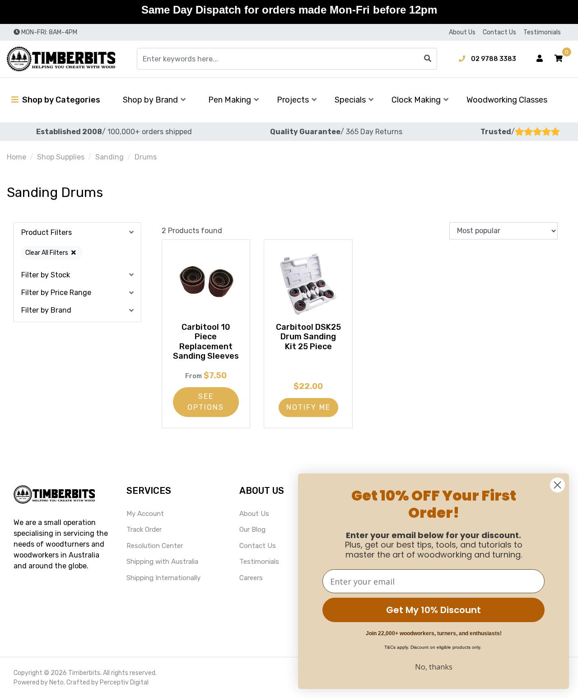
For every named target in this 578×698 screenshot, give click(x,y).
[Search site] (427, 59)
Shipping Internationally (163, 578)
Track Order (144, 529)
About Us (462, 32)
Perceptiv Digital (124, 682)
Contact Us (499, 32)
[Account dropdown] (540, 58)
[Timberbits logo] (61, 59)
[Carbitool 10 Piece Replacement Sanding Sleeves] (206, 284)
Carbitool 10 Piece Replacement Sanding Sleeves (206, 341)
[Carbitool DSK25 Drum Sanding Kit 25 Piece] (308, 284)
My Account (145, 514)
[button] (559, 58)
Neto (56, 682)
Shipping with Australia (162, 561)
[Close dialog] (557, 485)
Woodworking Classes (506, 100)
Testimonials (542, 32)
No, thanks (433, 667)
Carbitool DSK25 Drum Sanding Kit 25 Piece (308, 336)
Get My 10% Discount (433, 610)
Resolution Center (154, 546)
